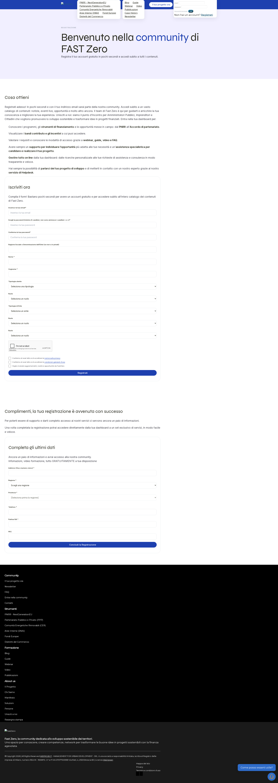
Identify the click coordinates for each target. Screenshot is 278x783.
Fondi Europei (109, 13)
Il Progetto (10, 686)
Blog (127, 2)
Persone (9, 708)
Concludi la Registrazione (82, 544)
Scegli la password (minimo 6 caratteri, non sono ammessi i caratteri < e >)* (39, 220)
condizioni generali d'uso (54, 362)
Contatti (9, 603)
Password (177, 7)
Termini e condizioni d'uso (148, 770)
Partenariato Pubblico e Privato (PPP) (24, 620)
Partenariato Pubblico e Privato (94, 6)
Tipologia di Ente (15, 306)
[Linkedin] (141, 773)
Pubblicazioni (131, 9)
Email (176, 3)
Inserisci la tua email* (17, 208)
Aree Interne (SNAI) (89, 13)
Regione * (12, 480)
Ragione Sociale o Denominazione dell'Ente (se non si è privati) (33, 245)
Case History (131, 13)
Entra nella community (16, 597)
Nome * (11, 257)
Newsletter (130, 16)
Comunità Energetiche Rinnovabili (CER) (25, 625)
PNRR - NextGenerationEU (92, 2)
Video (139, 6)
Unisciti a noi (11, 714)
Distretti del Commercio (91, 16)
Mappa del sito (143, 763)
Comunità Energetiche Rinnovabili (96, 9)
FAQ (7, 592)
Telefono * (12, 507)
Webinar (129, 6)
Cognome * (13, 269)
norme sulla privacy (52, 358)
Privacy (139, 767)
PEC (10, 532)
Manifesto (10, 697)
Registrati (207, 14)
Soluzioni (9, 703)
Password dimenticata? (181, 11)
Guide (135, 2)
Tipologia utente (15, 282)
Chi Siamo (10, 692)
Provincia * (12, 493)
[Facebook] (137, 773)
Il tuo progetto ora (14, 581)
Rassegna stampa (14, 719)
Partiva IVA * (13, 519)
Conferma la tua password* (19, 232)
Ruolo (10, 294)
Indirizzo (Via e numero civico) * (21, 468)
